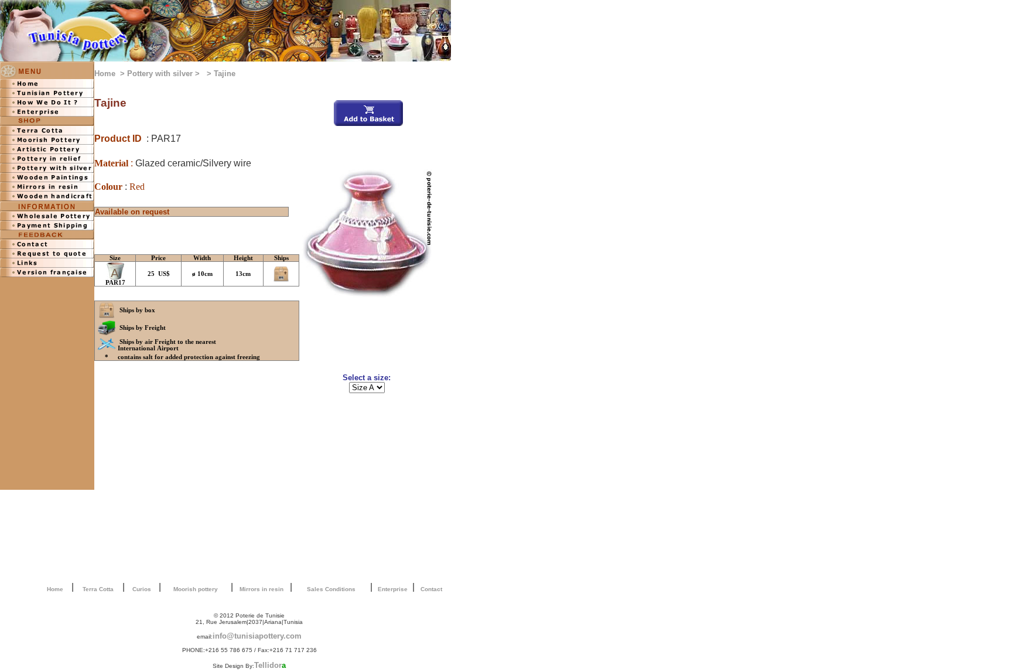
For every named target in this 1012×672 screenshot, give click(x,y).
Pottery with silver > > (170, 73)
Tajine (224, 73)
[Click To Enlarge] (367, 295)
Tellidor (270, 665)
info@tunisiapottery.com (257, 636)
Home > (110, 73)
